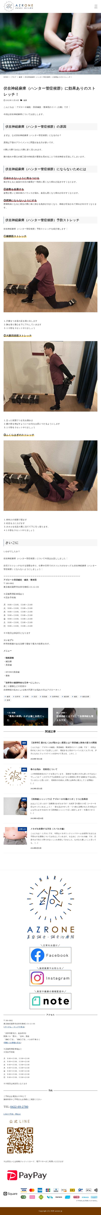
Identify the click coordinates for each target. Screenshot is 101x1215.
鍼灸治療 (85, 696)
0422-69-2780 (19, 1106)
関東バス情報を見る (12, 1043)
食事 (8, 700)
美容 (35, 696)
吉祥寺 (17, 696)
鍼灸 (75, 696)
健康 (25, 100)
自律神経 (55, 696)
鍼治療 (66, 696)
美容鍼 (44, 696)
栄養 (26, 696)
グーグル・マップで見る (14, 1027)
